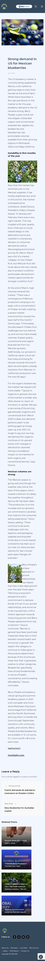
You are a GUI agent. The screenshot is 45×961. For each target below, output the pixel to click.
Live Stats (23, 948)
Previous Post (14, 786)
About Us (5, 948)
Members (14, 948)
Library (5, 951)
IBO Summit (34, 948)
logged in (17, 777)
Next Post (8, 804)
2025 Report (14, 951)
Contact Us (25, 951)
